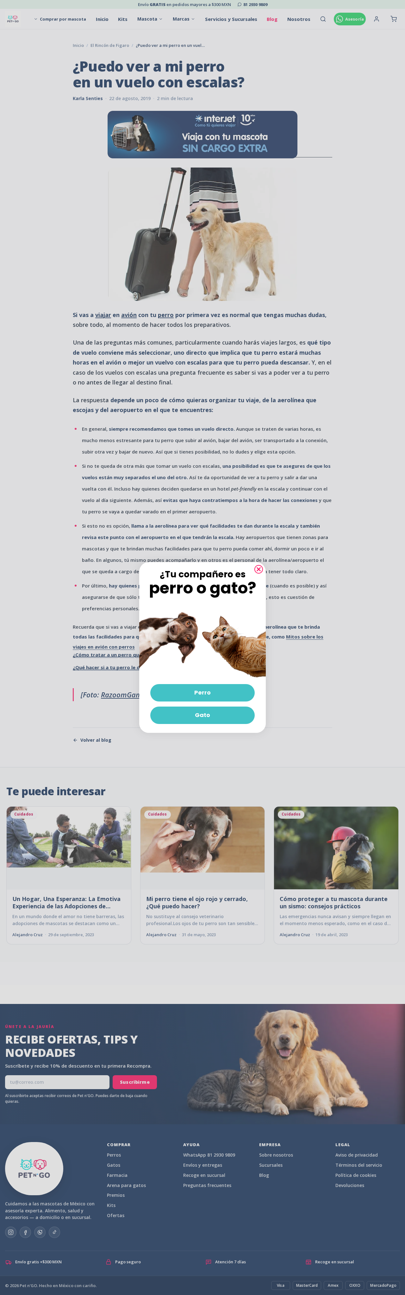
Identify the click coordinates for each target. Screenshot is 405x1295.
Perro (202, 692)
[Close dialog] (259, 569)
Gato (202, 715)
